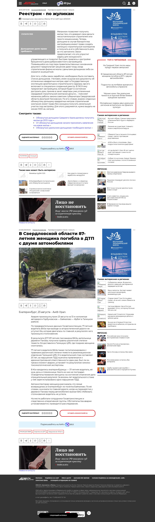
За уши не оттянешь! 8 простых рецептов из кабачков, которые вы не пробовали (122, 324)
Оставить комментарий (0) (78, 137)
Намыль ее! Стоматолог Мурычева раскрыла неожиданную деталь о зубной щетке (121, 316)
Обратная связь (42, 480)
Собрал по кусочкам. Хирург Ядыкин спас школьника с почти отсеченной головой (122, 160)
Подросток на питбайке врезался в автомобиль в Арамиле (117, 86)
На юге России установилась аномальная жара (118, 345)
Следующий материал (58, 515)
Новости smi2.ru (27, 222)
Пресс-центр (66, 478)
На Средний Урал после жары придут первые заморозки (116, 66)
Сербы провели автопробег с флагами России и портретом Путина (121, 369)
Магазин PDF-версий (81, 478)
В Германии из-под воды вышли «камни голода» (119, 205)
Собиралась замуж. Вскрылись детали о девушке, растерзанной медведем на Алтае (120, 284)
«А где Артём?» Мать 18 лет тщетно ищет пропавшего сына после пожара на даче (121, 152)
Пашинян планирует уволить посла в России (121, 181)
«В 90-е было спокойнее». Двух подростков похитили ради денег (120, 143)
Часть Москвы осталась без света (119, 352)
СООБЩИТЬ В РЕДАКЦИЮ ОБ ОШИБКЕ (63, 480)
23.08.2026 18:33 (25, 230)
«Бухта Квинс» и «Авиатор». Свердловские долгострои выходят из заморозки (78, 183)
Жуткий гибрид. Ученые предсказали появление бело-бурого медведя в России (122, 120)
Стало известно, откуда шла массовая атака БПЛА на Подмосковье (117, 197)
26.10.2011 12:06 (24, 10)
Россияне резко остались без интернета (118, 361)
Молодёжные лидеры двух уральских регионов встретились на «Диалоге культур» (117, 105)
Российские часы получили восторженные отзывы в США (118, 337)
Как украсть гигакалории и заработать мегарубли (78, 174)
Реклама (39, 478)
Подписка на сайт (52, 478)
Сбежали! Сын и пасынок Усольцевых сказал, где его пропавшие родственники (122, 136)
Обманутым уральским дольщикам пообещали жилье (63, 128)
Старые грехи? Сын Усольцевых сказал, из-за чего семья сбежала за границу (121, 300)
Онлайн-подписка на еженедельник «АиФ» (108, 478)
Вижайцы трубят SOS (37, 173)
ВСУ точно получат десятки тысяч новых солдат (120, 189)
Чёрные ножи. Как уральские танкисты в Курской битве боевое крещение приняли (116, 95)
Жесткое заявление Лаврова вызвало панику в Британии (121, 173)
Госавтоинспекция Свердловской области (35, 300)
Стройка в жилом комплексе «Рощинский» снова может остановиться (40, 191)
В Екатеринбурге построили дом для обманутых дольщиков (41, 182)
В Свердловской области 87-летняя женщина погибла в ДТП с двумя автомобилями (117, 76)
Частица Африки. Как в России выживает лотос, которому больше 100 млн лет (121, 308)
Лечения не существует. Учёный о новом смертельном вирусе (120, 127)
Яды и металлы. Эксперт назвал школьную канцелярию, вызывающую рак (120, 292)
